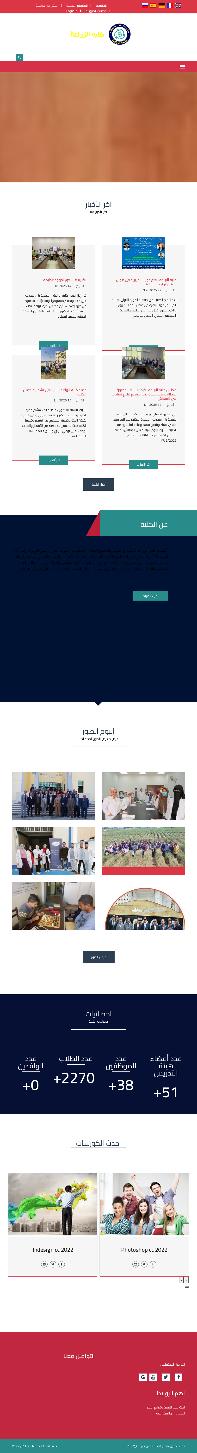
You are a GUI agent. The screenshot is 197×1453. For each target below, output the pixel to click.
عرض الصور (98, 957)
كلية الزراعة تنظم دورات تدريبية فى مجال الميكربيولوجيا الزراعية (146, 281)
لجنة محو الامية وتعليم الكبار (166, 1407)
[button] (187, 1287)
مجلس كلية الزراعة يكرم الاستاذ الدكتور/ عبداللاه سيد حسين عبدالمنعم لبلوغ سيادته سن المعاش (144, 394)
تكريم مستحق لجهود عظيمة (64, 279)
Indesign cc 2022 (53, 1249)
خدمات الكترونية (96, 11)
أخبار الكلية (98, 484)
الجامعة (101, 5)
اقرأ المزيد (53, 346)
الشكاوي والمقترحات (170, 1413)
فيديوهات (70, 11)
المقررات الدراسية (47, 5)
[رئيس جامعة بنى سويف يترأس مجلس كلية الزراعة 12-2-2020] (53, 799)
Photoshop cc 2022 (144, 1249)
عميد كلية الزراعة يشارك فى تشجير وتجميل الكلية (54, 392)
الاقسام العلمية (77, 5)
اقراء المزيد (150, 596)
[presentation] (186, 1280)
